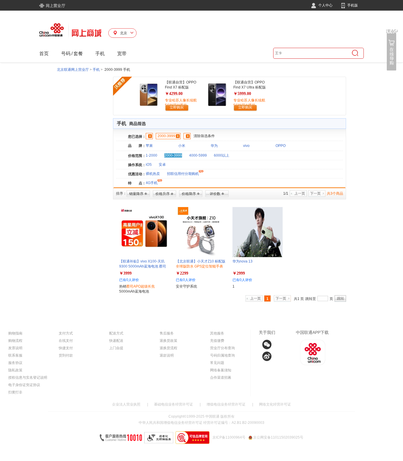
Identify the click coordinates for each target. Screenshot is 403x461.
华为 (214, 146)
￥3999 (125, 273)
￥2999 (238, 273)
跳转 (340, 298)
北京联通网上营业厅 (73, 70)
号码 (66, 53)
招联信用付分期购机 (183, 174)
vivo (246, 146)
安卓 (162, 165)
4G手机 (152, 183)
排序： (121, 193)
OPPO (281, 146)
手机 (100, 53)
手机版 (352, 5)
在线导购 (392, 49)
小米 (181, 146)
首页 (44, 53)
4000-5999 (198, 155)
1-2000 (151, 155)
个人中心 (324, 5)
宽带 (122, 53)
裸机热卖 (153, 174)
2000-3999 (166, 136)
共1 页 (299, 299)
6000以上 (221, 155)
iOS (149, 165)
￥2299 (182, 273)
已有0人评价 (129, 280)
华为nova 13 (242, 261)
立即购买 (177, 107)
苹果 (149, 146)
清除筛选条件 (204, 136)
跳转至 (310, 299)
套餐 (78, 53)
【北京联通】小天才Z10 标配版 (200, 266)
